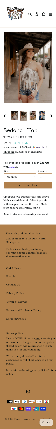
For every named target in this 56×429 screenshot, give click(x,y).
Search (10, 276)
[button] (28, 147)
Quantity (42, 170)
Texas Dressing (22, 418)
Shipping (8, 151)
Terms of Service (17, 301)
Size (6, 170)
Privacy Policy (15, 293)
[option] (14, 115)
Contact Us (13, 284)
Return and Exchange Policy (23, 310)
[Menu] (50, 13)
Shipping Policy (16, 318)
